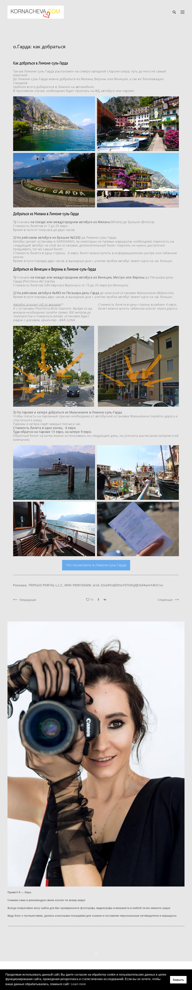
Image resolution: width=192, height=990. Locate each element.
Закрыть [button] (178, 979)
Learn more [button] (78, 984)
